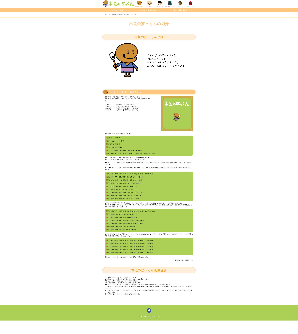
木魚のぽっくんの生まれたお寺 (149, 10)
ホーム (108, 14)
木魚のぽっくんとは (118, 10)
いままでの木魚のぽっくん (180, 10)
